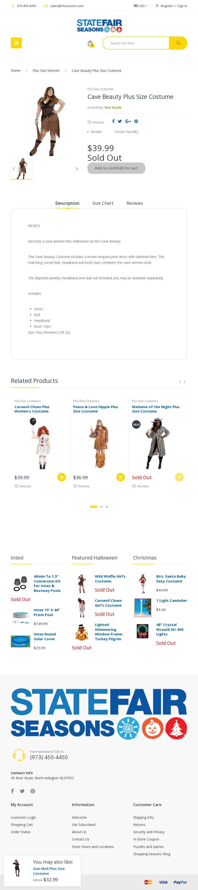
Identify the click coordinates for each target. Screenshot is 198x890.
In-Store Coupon (146, 839)
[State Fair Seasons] (99, 23)
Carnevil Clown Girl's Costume (108, 603)
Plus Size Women (46, 70)
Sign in (182, 6)
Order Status (21, 832)
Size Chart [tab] (102, 203)
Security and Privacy (148, 832)
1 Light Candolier (171, 600)
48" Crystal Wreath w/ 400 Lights (170, 629)
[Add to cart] (120, 477)
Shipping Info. (143, 817)
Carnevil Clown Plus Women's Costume (32, 409)
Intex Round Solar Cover (45, 636)
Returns (139, 824)
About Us (79, 832)
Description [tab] (67, 203)
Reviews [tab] (135, 203)
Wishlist (98, 122)
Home (16, 70)
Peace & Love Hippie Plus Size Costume (95, 409)
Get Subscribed (83, 824)
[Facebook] (113, 121)
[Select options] (61, 477)
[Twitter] (120, 121)
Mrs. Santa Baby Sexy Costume (171, 578)
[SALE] (158, 443)
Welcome (79, 817)
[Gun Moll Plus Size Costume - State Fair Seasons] (16, 868)
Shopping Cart (22, 824)
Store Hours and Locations (93, 846)
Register (167, 6)
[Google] (128, 121)
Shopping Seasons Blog (151, 854)
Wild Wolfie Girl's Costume (110, 578)
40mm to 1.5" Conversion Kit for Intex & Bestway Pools (47, 583)
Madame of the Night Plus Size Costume (156, 409)
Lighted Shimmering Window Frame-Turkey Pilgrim (109, 631)
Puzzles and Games (148, 846)
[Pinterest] (136, 121)
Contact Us (80, 839)
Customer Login (23, 817)
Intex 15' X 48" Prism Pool (47, 612)
